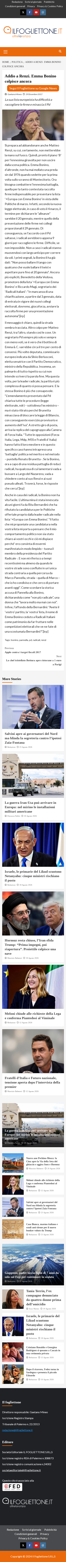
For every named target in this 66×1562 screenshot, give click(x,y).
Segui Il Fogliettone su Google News (33, 88)
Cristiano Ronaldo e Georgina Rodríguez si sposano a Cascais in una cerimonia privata (43, 1350)
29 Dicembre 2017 (34, 94)
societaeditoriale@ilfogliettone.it (21, 1470)
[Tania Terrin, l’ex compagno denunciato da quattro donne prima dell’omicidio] (13, 1299)
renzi (43, 640)
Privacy (31, 6)
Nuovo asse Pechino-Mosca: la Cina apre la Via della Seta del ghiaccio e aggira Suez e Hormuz (43, 1161)
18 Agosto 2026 (25, 885)
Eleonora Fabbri (13, 816)
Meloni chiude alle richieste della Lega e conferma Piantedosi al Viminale (43, 1183)
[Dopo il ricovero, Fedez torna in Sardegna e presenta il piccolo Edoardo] (13, 1374)
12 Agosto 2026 (25, 1023)
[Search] (60, 51)
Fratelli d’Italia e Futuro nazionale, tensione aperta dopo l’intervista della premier (32, 1082)
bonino (14, 640)
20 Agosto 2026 (30, 816)
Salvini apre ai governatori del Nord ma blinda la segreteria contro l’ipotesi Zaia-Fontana (33, 738)
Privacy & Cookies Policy (50, 6)
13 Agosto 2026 (47, 1357)
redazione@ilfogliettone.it (17, 1430)
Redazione (17, 1)
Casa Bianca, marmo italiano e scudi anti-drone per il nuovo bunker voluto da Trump (42, 1227)
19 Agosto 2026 (49, 1309)
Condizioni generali (15, 6)
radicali (36, 640)
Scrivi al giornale (33, 1)
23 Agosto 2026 (25, 747)
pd (30, 640)
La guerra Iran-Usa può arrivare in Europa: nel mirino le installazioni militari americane (30, 807)
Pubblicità (49, 1)
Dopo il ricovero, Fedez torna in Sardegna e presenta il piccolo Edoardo (42, 1372)
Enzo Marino (34, 1309)
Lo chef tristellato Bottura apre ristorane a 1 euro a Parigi (33, 660)
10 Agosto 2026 (47, 1379)
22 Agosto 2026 (25, 1281)
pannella (23, 640)
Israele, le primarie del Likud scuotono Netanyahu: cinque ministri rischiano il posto (33, 876)
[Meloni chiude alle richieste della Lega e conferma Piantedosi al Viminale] (33, 987)
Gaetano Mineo (15, 94)
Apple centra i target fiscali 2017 (23, 650)
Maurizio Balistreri (14, 958)
